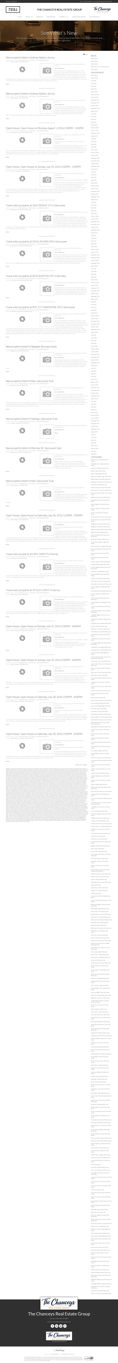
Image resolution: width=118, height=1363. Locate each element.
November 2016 (95, 390)
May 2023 (93, 177)
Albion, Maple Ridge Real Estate (76, 768)
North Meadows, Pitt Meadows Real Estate (23, 801)
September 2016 (95, 396)
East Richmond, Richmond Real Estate (62, 784)
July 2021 (93, 235)
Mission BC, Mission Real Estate (15, 799)
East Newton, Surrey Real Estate (19, 558)
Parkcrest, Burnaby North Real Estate (53, 802)
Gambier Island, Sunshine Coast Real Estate (68, 787)
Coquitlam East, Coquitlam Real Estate (68, 779)
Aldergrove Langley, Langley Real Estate (101, 476)
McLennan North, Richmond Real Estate (24, 797)
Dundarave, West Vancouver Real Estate (46, 783)
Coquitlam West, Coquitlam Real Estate (101, 650)
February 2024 (95, 152)
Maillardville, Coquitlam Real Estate (48, 796)
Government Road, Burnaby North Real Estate (36, 790)
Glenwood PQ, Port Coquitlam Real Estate (19, 790)
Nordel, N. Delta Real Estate (57, 800)
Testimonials (94, 17)
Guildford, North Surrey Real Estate (44, 791)
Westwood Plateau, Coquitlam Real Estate (49, 819)
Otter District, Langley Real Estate (100, 985)
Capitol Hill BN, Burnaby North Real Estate (61, 775)
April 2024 (93, 147)
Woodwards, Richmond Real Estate (100, 1290)
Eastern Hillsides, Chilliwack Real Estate (78, 784)
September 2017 (95, 362)
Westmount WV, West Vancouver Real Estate (14, 819)
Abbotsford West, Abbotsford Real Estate (36, 768)
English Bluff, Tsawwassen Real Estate (50, 785)
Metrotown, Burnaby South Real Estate (66, 797)
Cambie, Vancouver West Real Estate (79, 774)
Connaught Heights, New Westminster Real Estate (50, 779)
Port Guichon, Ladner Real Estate (51, 803)
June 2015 (93, 437)
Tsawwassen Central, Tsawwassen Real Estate (65, 813)
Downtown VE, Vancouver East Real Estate (78, 782)
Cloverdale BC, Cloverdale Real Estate (80, 778)
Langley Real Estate (62, 795)
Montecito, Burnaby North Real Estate (43, 799)
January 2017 (94, 385)
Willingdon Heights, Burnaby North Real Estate (35, 820)
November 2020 (95, 257)
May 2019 (93, 307)
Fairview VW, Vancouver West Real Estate (66, 785)
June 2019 (93, 304)
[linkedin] (57, 1326)
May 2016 (93, 407)
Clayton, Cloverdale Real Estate (52, 778)
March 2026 (94, 91)
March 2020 (94, 279)
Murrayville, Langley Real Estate (17, 800)
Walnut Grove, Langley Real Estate (31, 817)
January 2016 (94, 418)
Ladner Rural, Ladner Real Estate (38, 795)
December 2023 (95, 158)
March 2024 (94, 150)
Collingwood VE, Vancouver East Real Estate (31, 779)
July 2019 (93, 302)
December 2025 (95, 100)
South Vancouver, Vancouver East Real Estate (22, 630)
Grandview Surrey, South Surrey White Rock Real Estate (57, 790)
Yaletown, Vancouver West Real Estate (22, 821)
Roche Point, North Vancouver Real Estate (65, 805)
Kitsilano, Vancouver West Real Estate (56, 794)
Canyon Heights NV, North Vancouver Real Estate (29, 775)
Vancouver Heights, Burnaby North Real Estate (60, 815)
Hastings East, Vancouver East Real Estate (23, 792)
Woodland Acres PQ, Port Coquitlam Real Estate (71, 820)
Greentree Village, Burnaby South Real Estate (28, 791)
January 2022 (94, 219)
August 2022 (94, 199)
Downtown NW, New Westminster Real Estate (60, 782)
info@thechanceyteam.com (62, 1322)
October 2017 (94, 360)
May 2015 (93, 440)
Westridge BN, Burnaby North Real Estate (32, 819)
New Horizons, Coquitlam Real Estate (44, 800)
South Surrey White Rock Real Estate (57, 810)
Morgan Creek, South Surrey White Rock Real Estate (61, 799)
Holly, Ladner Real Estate (25, 793)
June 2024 (93, 141)
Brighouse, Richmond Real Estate (31, 773)
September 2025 (95, 108)
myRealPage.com (59, 1350)
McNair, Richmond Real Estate (52, 797)
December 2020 (95, 255)
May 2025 (93, 119)
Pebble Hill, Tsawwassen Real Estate (68, 802)
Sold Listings (94, 69)
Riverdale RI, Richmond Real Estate (50, 805)
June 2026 (93, 83)
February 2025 (95, 127)
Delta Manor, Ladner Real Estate (44, 782)
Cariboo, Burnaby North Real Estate (77, 775)
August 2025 (94, 111)
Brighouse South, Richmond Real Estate (16, 773)
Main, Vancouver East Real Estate (19, 385)
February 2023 (95, 185)
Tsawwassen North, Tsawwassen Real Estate (17, 814)
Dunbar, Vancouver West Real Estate (31, 783)
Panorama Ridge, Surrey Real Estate (38, 802)
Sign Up (14, 1)
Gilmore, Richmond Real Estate (49, 788)
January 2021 (94, 252)
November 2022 (95, 191)
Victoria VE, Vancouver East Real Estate (16, 817)
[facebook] (53, 1326)
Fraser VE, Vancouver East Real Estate (20, 171)
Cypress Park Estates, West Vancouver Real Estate (76, 781)
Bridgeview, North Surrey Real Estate (100, 526)
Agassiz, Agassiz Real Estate (63, 768)
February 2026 (95, 94)
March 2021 (94, 246)
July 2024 (93, 138)
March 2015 (94, 445)
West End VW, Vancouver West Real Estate (32, 818)
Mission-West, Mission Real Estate (29, 799)
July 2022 (93, 202)
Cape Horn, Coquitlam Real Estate (46, 775)
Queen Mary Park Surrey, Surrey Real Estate (32, 804)
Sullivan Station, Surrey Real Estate (19, 61)
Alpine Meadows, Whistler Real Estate (24, 769)
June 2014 (93, 451)
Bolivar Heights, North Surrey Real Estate (67, 770)
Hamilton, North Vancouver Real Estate (73, 791)
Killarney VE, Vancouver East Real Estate (21, 209)
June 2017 (93, 371)
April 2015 (93, 443)
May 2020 (93, 274)
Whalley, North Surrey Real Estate (64, 819)
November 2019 (95, 291)
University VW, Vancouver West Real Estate (45, 814)
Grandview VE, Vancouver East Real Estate (76, 790)
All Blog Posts (94, 58)
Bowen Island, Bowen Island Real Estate (18, 772)
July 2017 (93, 368)
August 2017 (94, 365)
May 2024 (93, 144)
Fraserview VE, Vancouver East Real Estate (21, 132)
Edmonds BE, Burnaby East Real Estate (13, 785)
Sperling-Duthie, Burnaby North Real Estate (29, 811)
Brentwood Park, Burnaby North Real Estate (49, 772)
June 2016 (93, 404)
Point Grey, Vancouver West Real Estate (24, 803)
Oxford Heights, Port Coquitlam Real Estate (22, 802)
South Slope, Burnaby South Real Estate (42, 810)
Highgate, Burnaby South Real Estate (20, 351)
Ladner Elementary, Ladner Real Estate (16, 795)
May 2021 (93, 241)
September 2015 (95, 429)
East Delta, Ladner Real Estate (35, 784)
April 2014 (93, 454)
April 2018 (93, 343)
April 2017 (93, 376)
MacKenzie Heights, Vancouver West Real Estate (30, 796)
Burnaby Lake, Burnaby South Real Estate (47, 774)
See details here (59, 68)
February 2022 (95, 216)
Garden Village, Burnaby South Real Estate (17, 788)
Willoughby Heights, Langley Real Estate (53, 820)
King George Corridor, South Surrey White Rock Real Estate (37, 794)
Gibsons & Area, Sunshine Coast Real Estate (34, 788)
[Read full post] (22, 69)
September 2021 (95, 230)
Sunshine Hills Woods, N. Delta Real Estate (74, 812)
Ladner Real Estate (28, 795)
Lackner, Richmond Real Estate (99, 879)
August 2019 (94, 299)
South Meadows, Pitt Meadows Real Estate (25, 810)
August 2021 (94, 232)
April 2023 (93, 180)
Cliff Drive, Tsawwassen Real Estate (66, 778)
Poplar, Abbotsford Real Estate (39, 803)
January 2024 (94, 155)
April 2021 (93, 244)
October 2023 (94, 163)
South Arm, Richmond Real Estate (55, 809)
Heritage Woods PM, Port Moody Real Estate (78, 792)
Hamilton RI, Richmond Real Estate (58, 791)
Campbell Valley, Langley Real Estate (13, 775)
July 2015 (93, 434)
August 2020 (94, 266)
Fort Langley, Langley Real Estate (65, 786)
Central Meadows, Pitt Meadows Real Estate (29, 777)
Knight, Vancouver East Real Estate (19, 664)
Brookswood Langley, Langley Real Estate (78, 773)
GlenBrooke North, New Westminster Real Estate (65, 788)
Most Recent (94, 75)
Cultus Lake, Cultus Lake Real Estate (59, 781)
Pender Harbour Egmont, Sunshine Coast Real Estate (100, 1001)
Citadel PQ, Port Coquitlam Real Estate (38, 778)
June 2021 (93, 238)
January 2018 (94, 351)
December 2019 (95, 288)
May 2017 (93, 373)
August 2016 (94, 398)
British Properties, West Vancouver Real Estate (47, 773)
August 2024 (94, 136)
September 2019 (95, 296)
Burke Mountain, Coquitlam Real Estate (13, 774)
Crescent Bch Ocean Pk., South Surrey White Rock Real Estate (39, 781)
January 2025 (94, 130)
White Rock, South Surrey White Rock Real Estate (16, 820)
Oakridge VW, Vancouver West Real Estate (73, 801)
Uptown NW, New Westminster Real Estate (17, 815)
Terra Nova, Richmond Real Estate (15, 813)
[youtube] (61, 1326)
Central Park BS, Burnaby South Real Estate (47, 777)
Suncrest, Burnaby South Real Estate (58, 812)
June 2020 (93, 271)
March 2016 (94, 412)
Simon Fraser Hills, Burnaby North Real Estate (20, 809)
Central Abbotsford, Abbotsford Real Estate (42, 776)
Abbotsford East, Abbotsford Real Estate (19, 768)
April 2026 (93, 89)
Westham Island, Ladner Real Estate (62, 818)
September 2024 (95, 133)
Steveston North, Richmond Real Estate (46, 811)
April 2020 (93, 277)
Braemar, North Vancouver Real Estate (33, 772)
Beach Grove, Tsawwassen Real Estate (101, 490)
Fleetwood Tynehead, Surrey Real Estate (17, 786)
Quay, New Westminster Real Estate (16, 804)
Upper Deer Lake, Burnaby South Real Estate (62, 814)
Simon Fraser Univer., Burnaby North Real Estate (38, 809)
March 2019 (94, 313)
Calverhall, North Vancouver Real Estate (63, 774)
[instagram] (65, 1326)
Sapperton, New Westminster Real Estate (63, 806)
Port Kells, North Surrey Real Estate (66, 803)
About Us (29, 17)
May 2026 (93, 86)
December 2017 (95, 354)
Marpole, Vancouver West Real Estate (75, 796)
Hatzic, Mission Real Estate (51, 792)
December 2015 (95, 420)
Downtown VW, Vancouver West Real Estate (14, 783)
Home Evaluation (79, 17)
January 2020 (94, 285)
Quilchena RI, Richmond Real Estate (67, 804)
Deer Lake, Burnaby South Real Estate (30, 782)
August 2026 (94, 78)
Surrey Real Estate (96, 1164)
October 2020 (94, 260)
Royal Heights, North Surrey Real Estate (17, 806)
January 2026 (94, 97)
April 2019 (93, 310)
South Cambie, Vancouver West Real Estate (70, 809)
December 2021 (95, 221)
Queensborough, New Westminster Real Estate (50, 804)
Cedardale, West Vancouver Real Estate (26, 776)
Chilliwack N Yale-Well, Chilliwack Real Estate (22, 778)
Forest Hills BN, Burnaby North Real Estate (50, 786)
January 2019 (94, 318)
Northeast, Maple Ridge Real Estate (57, 801)
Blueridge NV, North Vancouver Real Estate (50, 770)
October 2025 (94, 105)
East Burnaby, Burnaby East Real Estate (73, 783)
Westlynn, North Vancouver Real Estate (77, 818)
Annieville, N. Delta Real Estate (55, 769)
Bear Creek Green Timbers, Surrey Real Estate (18, 770)
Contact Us (63, 17)
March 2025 (94, 125)
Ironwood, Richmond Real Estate (68, 793)
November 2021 (95, 224)
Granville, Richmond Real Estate (12, 791)
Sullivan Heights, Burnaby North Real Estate (79, 811)
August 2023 (94, 169)
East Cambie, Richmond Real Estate (100, 703)
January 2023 (94, 188)
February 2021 (95, 249)
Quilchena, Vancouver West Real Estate (101, 1035)
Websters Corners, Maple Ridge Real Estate (47, 817)
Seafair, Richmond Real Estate (37, 808)
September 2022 (95, 197)
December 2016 (95, 387)
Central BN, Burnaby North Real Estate (59, 776)
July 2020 (93, 268)
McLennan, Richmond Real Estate (39, 797)
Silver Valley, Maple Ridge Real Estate (100, 1093)
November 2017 (95, 357)
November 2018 (95, 324)
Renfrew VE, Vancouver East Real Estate (35, 805)
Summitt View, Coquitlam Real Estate (43, 812)
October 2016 (94, 393)
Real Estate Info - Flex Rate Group (100, 66)
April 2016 (93, 409)
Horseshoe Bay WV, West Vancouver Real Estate (52, 793)
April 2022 (93, 210)
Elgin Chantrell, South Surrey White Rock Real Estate (31, 785)
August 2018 (94, 332)
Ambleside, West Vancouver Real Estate (40, 769)
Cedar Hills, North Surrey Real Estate (100, 581)
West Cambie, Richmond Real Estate (63, 817)
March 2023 (94, 183)
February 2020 (95, 282)
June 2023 (93, 174)
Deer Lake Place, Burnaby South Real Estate (14, 782)
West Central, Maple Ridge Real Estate (78, 817)
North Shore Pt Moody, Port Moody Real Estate (41, 801)
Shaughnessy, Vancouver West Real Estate (69, 808)
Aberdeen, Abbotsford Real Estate (51, 768)
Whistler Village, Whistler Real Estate (78, 819)
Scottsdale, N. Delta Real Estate (25, 808)
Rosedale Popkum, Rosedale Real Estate (101, 1054)
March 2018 (94, 346)
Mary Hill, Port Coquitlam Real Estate (100, 917)
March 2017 (94, 379)
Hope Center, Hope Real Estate (37, 793)
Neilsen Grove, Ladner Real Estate (30, 800)
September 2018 (95, 329)
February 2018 (95, 349)
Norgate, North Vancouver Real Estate (71, 800)
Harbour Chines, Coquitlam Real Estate (101, 826)
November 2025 (95, 103)
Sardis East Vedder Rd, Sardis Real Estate (80, 806)
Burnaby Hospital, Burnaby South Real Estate (30, 774)
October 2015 (94, 426)
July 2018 (93, 335)
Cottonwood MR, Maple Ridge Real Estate (19, 781)
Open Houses (94, 64)
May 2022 (93, 208)
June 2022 (93, 205)
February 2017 (95, 382)
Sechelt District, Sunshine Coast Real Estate (52, 808)
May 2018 (93, 340)
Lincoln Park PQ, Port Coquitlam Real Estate (75, 795)
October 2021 (94, 227)
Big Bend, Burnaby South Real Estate (35, 770)
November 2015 (95, 423)
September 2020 (95, 263)
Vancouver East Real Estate (45, 815)
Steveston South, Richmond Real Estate (62, 811)
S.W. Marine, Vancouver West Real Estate (33, 806)
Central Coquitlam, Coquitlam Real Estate (75, 776)
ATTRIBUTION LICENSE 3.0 (68, 1354)
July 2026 (93, 80)
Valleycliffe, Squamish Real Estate (32, 815)
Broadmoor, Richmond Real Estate (63, 773)
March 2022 (94, 213)
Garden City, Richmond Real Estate (100, 773)
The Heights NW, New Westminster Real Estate (46, 813)
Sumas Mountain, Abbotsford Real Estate (28, 812)
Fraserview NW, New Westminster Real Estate (33, 787)
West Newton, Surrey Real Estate (48, 818)
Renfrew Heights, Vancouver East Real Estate (18, 805)
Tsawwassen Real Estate (31, 814)
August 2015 (94, 432)
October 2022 (94, 194)
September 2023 (95, 166)
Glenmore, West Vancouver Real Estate (101, 791)
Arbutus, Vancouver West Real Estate (68, 769)
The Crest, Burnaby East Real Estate (29, 813)
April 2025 (93, 122)
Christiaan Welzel (54, 1354)
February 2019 (95, 315)
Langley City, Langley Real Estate (51, 795)
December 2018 (95, 321)
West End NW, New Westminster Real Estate (15, 818)
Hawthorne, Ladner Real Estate (63, 792)
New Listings (94, 61)
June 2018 (93, 338)
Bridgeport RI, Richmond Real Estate (66, 772)
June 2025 (93, 116)
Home (19, 17)
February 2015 (95, 448)
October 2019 (94, 293)
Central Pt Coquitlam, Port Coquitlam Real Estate (65, 777)
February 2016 (95, 415)
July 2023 (93, 172)
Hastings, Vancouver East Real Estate (20, 423)
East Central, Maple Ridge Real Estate (22, 784)
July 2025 (93, 114)
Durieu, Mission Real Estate (59, 783)
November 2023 (95, 161)
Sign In (8, 1)
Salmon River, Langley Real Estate (47, 806)
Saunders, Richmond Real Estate (12, 808)
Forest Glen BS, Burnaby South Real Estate (21, 280)
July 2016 (93, 401)
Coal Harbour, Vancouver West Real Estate (21, 311)
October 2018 (94, 326)
